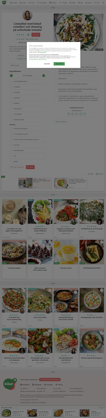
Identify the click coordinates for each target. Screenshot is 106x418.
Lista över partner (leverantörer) (37, 59)
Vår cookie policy (42, 52)
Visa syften (47, 63)
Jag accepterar (59, 63)
